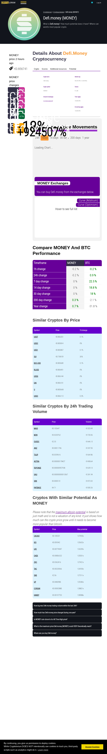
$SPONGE (37, 468)
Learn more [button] (43, 750)
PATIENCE (37, 488)
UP (35, 582)
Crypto (36, 69)
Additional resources (58, 69)
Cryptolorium (47, 12)
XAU (35, 474)
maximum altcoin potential (70, 512)
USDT (36, 337)
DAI (35, 383)
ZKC (35, 562)
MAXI (36, 428)
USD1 (36, 350)
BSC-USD (37, 363)
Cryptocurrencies (58, 12)
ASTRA (36, 461)
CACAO (37, 536)
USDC (36, 343)
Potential (72, 69)
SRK (35, 481)
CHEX (36, 556)
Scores (45, 69)
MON (35, 435)
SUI (35, 357)
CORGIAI (37, 588)
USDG (36, 376)
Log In (99, 3)
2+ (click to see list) (48, 100)
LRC (35, 549)
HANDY (36, 595)
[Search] (92, 3)
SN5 (35, 575)
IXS (35, 542)
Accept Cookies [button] (92, 747)
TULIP (36, 455)
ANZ (35, 448)
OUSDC (36, 442)
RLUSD (36, 370)
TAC (35, 569)
